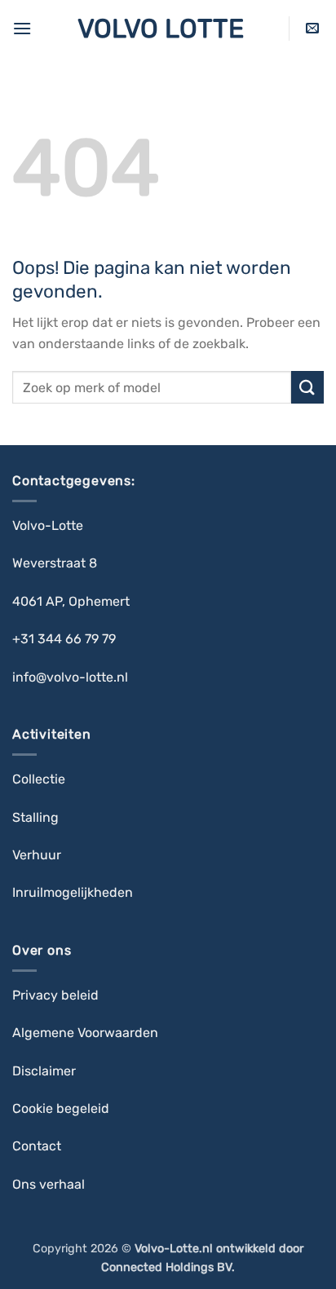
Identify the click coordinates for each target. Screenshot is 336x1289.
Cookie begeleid (62, 1108)
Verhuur (36, 855)
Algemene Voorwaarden (85, 1032)
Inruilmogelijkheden (72, 892)
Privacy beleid (55, 995)
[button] (22, 28)
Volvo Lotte (160, 28)
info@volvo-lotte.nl (70, 677)
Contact (38, 1146)
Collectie (40, 779)
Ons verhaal (48, 1184)
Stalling (37, 817)
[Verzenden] (307, 387)
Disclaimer (44, 1071)
